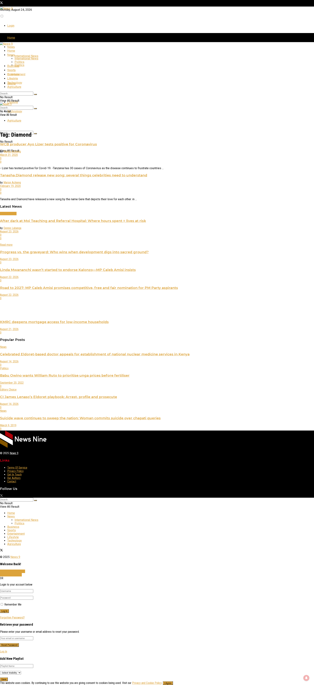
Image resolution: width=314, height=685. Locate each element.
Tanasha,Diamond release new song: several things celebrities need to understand (73, 175)
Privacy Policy (15, 471)
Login (10, 25)
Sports (11, 70)
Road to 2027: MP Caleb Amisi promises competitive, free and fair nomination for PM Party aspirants (89, 288)
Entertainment (16, 74)
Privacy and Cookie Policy (147, 683)
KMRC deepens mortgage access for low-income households (54, 322)
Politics (19, 65)
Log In (3, 651)
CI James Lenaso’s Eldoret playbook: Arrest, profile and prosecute (58, 397)
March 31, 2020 (9, 155)
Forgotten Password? (12, 617)
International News (26, 56)
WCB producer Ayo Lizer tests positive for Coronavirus (48, 144)
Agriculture (14, 120)
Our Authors (14, 478)
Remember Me (12, 604)
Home (11, 37)
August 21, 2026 (9, 329)
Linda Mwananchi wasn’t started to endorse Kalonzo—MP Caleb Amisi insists (68, 270)
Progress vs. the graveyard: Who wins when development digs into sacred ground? (74, 252)
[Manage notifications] (306, 678)
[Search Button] (35, 133)
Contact (11, 481)
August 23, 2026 (9, 231)
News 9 (14, 453)
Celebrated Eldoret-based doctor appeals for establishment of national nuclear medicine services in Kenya (95, 354)
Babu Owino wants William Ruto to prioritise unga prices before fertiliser (65, 375)
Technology (14, 111)
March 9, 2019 (8, 425)
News (11, 47)
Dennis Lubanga (12, 228)
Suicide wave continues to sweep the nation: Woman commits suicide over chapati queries (80, 418)
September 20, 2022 (12, 382)
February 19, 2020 (10, 186)
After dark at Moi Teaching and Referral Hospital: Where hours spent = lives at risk (73, 221)
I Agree (168, 683)
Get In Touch (14, 474)
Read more (6, 244)
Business (13, 66)
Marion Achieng (12, 151)
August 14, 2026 (9, 361)
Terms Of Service (17, 467)
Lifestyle (12, 78)
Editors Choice (8, 213)
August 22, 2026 (9, 277)
